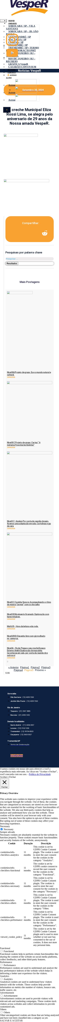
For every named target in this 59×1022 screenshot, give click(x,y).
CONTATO (12, 73)
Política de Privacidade (40, 774)
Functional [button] (5, 948)
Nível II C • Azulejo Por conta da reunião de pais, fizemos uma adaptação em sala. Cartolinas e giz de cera (29, 523)
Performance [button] (6, 962)
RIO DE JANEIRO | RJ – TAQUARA (20, 54)
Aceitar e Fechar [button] (8, 777)
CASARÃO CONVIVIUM (22, 67)
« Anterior (13, 667)
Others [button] (3, 1009)
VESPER (11, 21)
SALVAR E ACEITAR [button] (11, 1020)
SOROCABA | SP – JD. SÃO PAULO (22, 32)
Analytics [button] (4, 976)
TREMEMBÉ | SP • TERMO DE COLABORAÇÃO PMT (22, 49)
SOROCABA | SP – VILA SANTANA (20, 27)
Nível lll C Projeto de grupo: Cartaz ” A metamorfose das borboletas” (23, 443)
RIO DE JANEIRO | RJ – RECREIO (20, 60)
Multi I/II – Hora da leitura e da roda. (22, 626)
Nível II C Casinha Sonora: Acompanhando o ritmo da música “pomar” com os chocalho (29, 603)
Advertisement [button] (7, 992)
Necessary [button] (5, 826)
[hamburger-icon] (3, 20)
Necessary (8, 829)
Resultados (12, 263)
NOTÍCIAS (11, 70)
